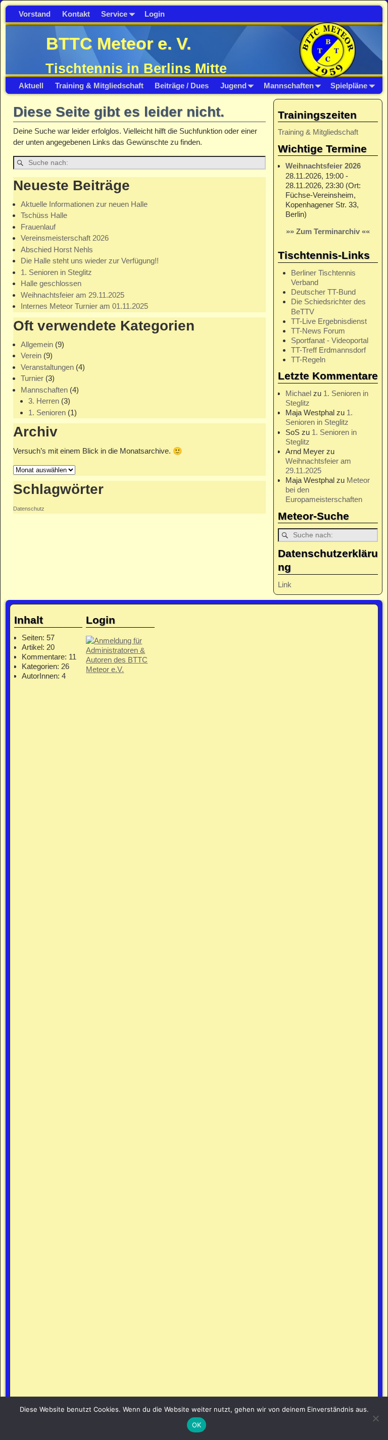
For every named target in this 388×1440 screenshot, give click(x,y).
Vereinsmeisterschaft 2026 (65, 238)
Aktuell (31, 85)
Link (285, 584)
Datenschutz (28, 509)
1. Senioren (47, 412)
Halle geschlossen (51, 283)
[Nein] (375, 1418)
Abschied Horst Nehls (57, 249)
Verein (31, 355)
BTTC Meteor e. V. (118, 43)
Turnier (32, 378)
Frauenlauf (38, 227)
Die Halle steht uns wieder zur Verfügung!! (90, 260)
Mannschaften (289, 85)
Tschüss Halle (44, 215)
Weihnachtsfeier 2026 (323, 165)
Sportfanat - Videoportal (329, 340)
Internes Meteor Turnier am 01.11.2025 (84, 306)
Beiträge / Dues (182, 85)
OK (197, 1425)
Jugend (233, 85)
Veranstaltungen (47, 367)
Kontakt (76, 14)
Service (114, 14)
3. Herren (43, 401)
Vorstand (35, 14)
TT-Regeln (308, 359)
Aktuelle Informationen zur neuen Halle (84, 204)
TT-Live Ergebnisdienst (329, 321)
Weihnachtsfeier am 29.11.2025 (72, 295)
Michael (298, 393)
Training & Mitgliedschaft (99, 85)
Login (154, 14)
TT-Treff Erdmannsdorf (328, 350)
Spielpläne (348, 85)
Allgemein (37, 344)
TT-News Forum (318, 330)
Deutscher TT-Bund (323, 292)
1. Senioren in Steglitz (56, 272)
